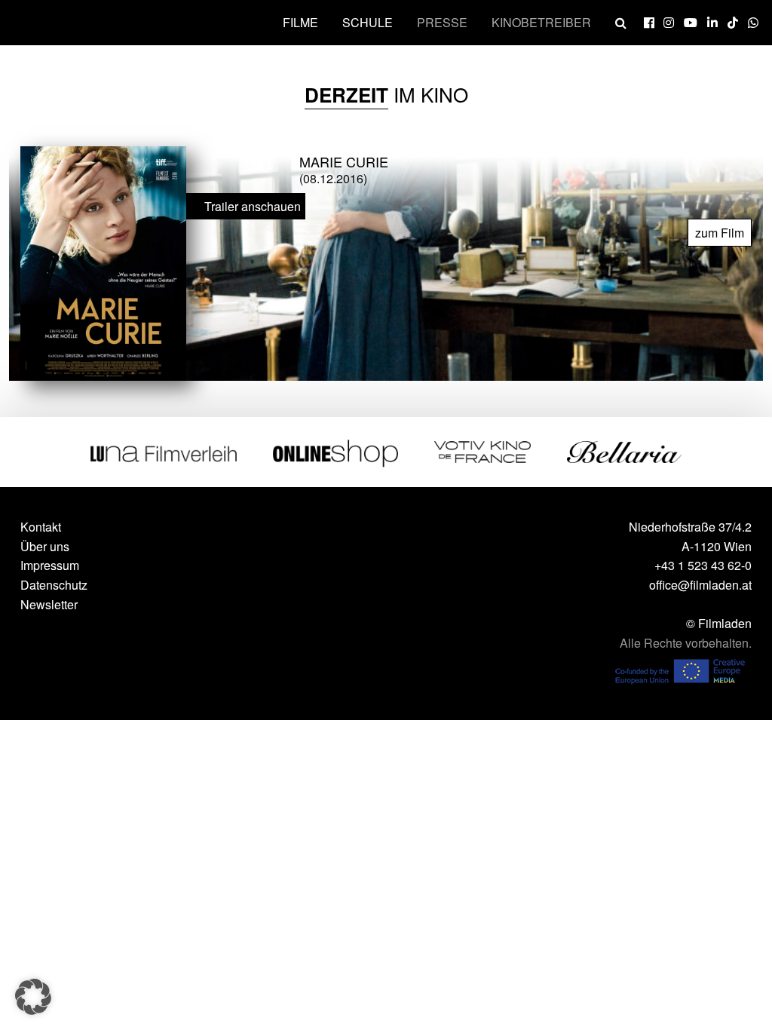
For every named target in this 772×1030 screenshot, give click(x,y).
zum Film (719, 232)
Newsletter (49, 604)
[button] (33, 997)
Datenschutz (53, 584)
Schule (367, 22)
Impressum (49, 565)
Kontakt (40, 526)
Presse (442, 22)
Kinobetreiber (541, 22)
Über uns (44, 546)
